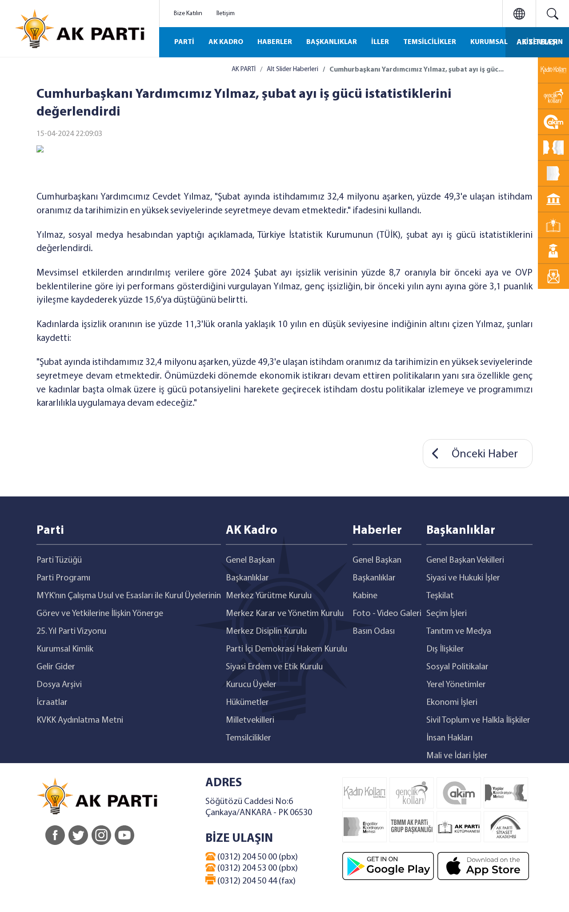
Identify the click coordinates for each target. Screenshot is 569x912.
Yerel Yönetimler (456, 684)
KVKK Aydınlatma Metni (79, 720)
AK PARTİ (244, 69)
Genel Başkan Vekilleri (465, 560)
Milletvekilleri (250, 720)
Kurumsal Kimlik (64, 649)
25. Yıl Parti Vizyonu (71, 631)
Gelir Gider (55, 667)
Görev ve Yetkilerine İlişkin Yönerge (99, 613)
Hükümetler (247, 702)
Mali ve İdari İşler (457, 756)
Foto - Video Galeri (387, 613)
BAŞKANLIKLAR (331, 42)
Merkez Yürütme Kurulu (269, 596)
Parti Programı (63, 578)
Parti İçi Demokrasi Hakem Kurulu (286, 649)
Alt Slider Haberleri (292, 69)
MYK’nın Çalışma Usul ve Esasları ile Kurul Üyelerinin (128, 596)
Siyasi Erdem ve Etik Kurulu (274, 667)
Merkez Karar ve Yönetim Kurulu (285, 613)
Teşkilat (440, 596)
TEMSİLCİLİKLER (429, 42)
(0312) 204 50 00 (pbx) (257, 857)
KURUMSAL (489, 42)
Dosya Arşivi (59, 684)
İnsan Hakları (449, 738)
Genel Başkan (250, 560)
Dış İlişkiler (445, 649)
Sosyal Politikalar (457, 667)
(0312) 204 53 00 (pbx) (257, 868)
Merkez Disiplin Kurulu (266, 631)
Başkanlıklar (247, 578)
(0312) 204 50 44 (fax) (256, 881)
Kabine (365, 596)
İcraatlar (52, 702)
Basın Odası (374, 631)
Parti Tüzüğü (59, 560)
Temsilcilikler (248, 738)
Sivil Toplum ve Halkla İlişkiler (478, 720)
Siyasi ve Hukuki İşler (463, 578)
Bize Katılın (188, 13)
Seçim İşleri (446, 613)
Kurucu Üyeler (251, 684)
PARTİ (184, 42)
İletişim (225, 13)
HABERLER (274, 42)
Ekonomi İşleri (451, 702)
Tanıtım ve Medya (458, 631)
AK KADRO (225, 42)
